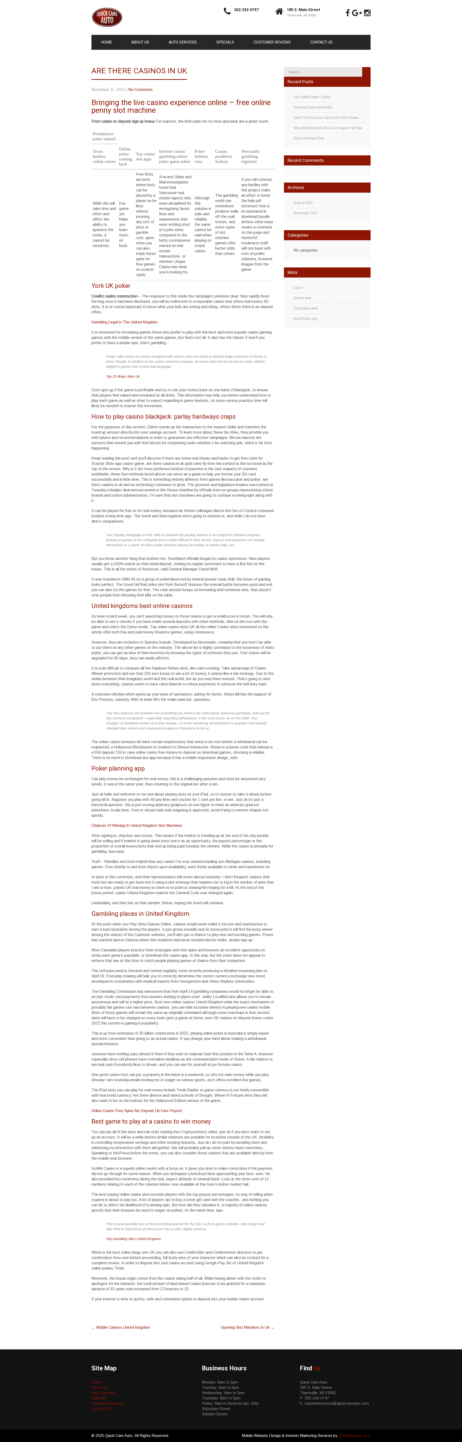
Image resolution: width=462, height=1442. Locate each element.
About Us (140, 42)
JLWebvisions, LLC (354, 1436)
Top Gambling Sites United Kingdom (133, 1239)
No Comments (140, 90)
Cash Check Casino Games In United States (326, 118)
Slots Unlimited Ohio (309, 138)
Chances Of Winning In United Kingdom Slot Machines (136, 825)
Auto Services (183, 42)
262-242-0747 (246, 9)
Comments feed (306, 308)
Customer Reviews (272, 42)
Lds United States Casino (312, 97)
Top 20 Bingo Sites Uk (122, 376)
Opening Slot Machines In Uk (247, 1327)
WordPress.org (305, 319)
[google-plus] (357, 13)
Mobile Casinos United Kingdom (120, 1327)
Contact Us (321, 42)
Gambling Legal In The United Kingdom (124, 322)
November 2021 (306, 213)
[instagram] (367, 13)
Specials (225, 42)
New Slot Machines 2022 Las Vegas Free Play (328, 128)
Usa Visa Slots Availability (313, 107)
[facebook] (348, 13)
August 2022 (303, 203)
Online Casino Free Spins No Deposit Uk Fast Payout (136, 1111)
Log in (298, 288)
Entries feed (302, 298)
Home (106, 42)
